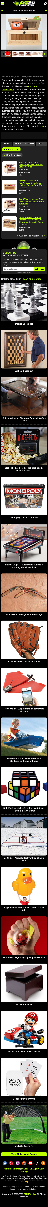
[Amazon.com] (24, 32)
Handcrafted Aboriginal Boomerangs (24, 614)
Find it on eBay (12, 155)
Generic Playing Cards (24, 1099)
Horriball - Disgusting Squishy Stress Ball (24, 957)
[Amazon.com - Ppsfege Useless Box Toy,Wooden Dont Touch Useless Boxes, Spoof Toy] (9, 187)
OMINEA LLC (30, 1194)
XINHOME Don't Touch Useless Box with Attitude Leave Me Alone (31, 164)
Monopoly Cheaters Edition (24, 517)
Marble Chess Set (24, 324)
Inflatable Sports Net (24, 1146)
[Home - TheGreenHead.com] (24, 3)
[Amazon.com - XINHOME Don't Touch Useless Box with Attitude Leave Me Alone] (9, 168)
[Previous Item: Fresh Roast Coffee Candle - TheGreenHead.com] (3, 10)
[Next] (45, 54)
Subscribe (39, 269)
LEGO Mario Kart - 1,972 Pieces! (24, 1051)
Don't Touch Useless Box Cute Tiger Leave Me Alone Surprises (31, 201)
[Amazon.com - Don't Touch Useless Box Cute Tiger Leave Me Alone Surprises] (9, 205)
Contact (16, 1169)
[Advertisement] (24, 66)
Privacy (28, 272)
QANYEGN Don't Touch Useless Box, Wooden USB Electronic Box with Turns (32, 220)
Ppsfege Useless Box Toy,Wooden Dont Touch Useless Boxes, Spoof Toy (31, 183)
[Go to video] (8, 54)
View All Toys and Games (24, 1154)
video (43, 126)
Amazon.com (11, 149)
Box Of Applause (24, 1004)
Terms (23, 272)
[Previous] (3, 54)
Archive (7, 1169)
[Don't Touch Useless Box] (15, 54)
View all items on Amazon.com (30, 236)
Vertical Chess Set (24, 371)
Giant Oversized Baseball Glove (24, 661)
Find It (7, 143)
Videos (18, 143)
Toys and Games (32, 279)
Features (29, 143)
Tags (41, 143)
